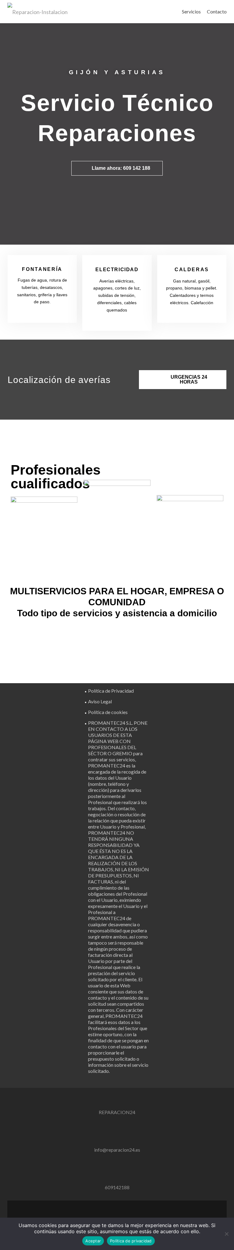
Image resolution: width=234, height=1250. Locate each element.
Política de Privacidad (111, 691)
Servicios (191, 11)
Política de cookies (108, 712)
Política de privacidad (131, 1240)
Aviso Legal (100, 701)
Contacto (217, 11)
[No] (226, 1234)
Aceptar (93, 1240)
